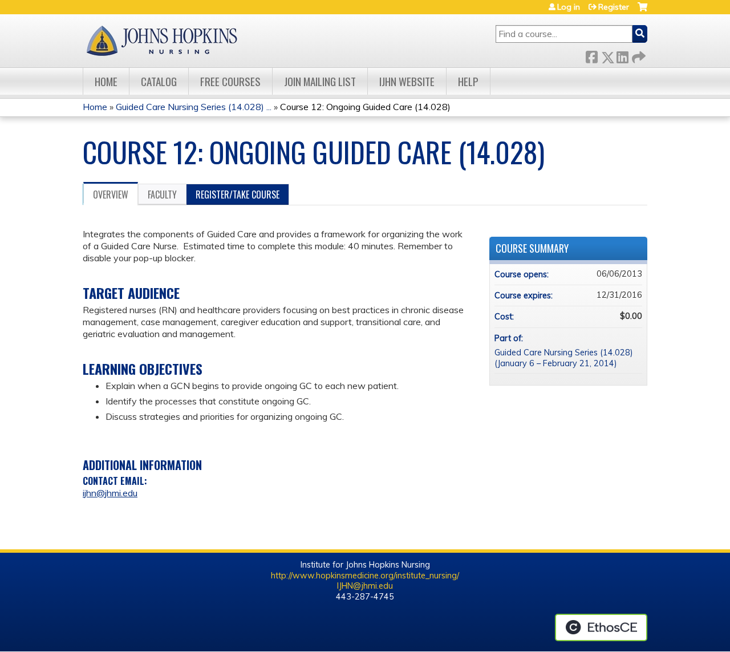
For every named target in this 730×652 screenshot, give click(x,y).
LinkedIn (622, 55)
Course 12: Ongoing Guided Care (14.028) (365, 106)
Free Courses (230, 81)
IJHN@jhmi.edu (365, 586)
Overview (110, 194)
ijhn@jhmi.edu (110, 493)
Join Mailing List (320, 81)
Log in (568, 7)
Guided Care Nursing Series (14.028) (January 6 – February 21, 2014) (563, 357)
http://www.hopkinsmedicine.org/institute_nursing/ (365, 575)
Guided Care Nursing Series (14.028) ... (193, 106)
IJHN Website (407, 81)
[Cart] (642, 11)
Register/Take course (237, 194)
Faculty (162, 194)
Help (468, 81)
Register (613, 7)
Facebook (591, 55)
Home (106, 81)
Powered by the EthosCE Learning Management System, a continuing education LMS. (601, 627)
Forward (637, 55)
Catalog (159, 81)
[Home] (161, 40)
